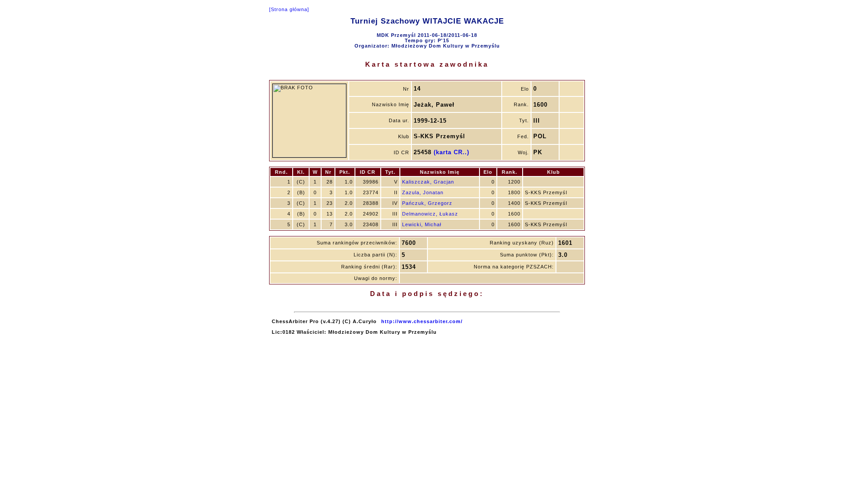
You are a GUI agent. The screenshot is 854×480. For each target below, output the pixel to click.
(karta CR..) (451, 152)
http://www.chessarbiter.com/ (422, 321)
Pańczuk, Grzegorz (427, 203)
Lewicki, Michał (421, 224)
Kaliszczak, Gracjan (428, 181)
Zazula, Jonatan (422, 192)
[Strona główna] (289, 9)
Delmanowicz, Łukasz (430, 213)
